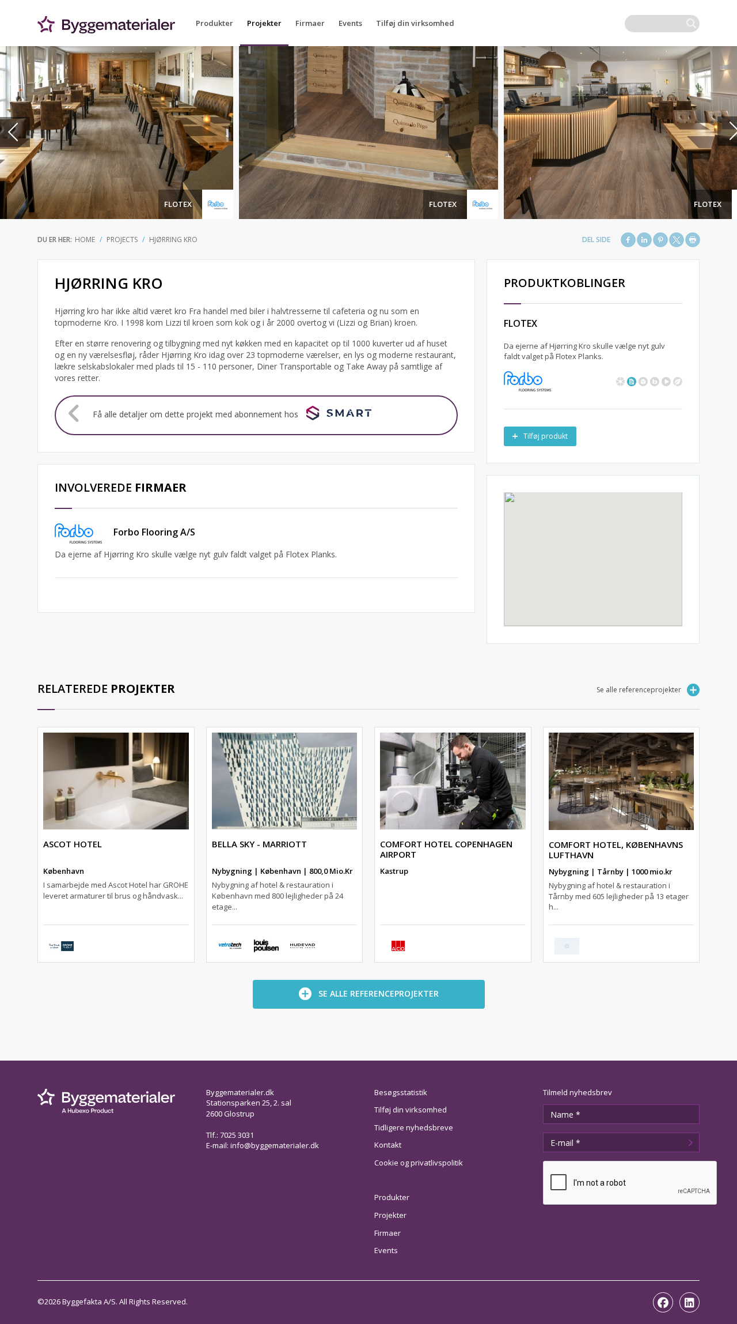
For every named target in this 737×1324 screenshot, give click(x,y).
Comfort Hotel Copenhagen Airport (446, 849)
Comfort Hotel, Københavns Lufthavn (616, 850)
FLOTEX (178, 204)
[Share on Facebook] (628, 239)
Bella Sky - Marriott (259, 844)
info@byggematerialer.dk (274, 1145)
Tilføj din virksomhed (415, 23)
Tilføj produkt (545, 436)
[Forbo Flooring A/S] (527, 380)
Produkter (214, 23)
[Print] (692, 239)
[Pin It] (660, 239)
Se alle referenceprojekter (639, 690)
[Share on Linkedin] (644, 239)
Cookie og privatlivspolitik (418, 1162)
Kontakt (387, 1145)
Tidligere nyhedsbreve (413, 1127)
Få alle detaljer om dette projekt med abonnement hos (195, 414)
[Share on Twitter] (676, 239)
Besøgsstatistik (400, 1092)
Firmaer (310, 23)
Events (350, 23)
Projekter (264, 23)
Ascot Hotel (72, 844)
